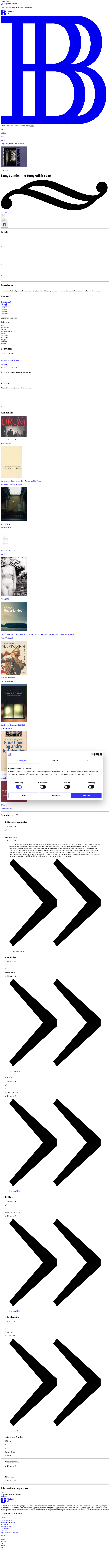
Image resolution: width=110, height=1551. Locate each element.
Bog (3, 215)
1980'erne (4, 312)
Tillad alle (86, 795)
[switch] (43, 786)
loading (4, 220)
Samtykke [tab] (23, 760)
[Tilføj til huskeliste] (4, 224)
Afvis (24, 795)
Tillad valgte (55, 795)
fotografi (4, 304)
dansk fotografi (6, 302)
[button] (55, 1494)
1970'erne (4, 310)
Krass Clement (6, 306)
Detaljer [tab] (55, 760)
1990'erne (4, 314)
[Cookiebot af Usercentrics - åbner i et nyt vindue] (92, 754)
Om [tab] (87, 760)
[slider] (55, 158)
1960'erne (4, 308)
